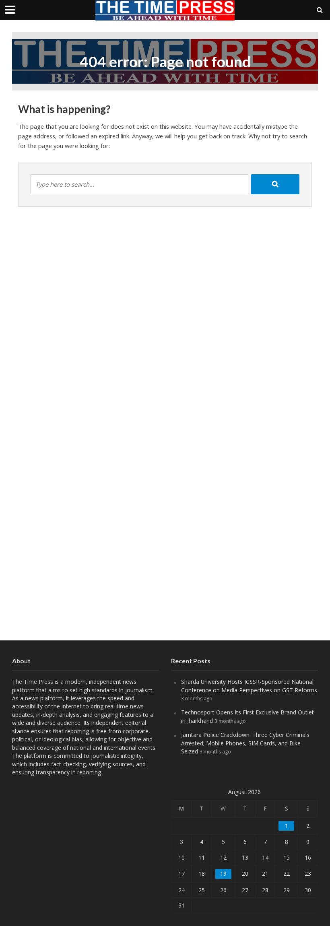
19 (223, 873)
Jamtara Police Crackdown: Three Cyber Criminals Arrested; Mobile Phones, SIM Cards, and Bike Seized (245, 743)
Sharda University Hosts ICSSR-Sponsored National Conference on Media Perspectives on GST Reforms (249, 685)
